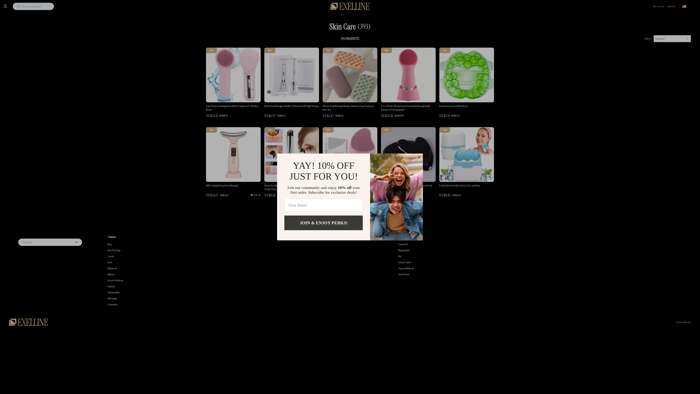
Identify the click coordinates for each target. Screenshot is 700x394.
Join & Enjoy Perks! (324, 223)
